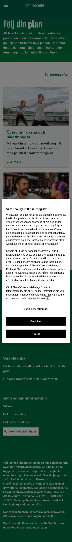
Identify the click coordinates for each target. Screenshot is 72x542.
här (47, 298)
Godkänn (35, 321)
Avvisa (36, 334)
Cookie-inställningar (36, 309)
